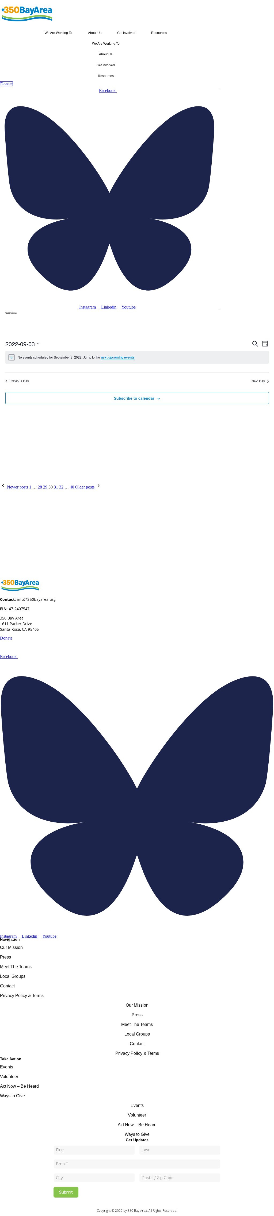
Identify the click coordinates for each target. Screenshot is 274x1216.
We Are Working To (58, 33)
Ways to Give (12, 1096)
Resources (159, 33)
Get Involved (126, 33)
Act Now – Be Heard (19, 1086)
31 (56, 487)
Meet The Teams (16, 966)
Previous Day (19, 381)
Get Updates (11, 313)
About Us (94, 33)
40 (72, 487)
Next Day (258, 381)
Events (6, 1067)
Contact (7, 986)
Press (5, 957)
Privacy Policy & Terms (22, 995)
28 (40, 487)
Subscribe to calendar (134, 398)
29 (45, 487)
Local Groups (12, 976)
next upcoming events (118, 357)
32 (61, 487)
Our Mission (11, 947)
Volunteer (9, 1076)
